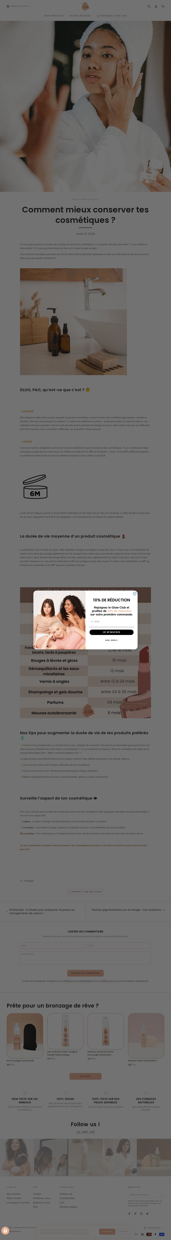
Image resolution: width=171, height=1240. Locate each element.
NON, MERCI (111, 640)
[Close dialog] (134, 593)
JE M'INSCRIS (111, 632)
